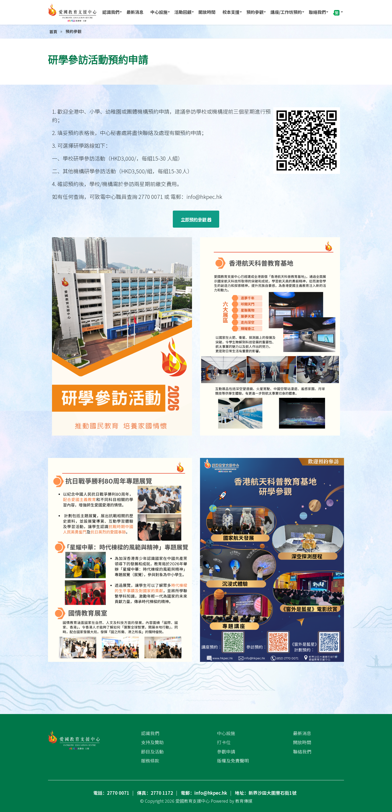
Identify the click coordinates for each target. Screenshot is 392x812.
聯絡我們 (317, 12)
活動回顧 (182, 12)
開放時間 (206, 12)
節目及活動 (152, 751)
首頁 (53, 31)
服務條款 (150, 760)
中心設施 (158, 12)
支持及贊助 (152, 742)
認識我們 (110, 12)
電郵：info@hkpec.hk (204, 793)
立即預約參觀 (193, 219)
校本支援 (230, 12)
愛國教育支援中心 (192, 801)
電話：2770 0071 (111, 793)
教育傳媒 (243, 801)
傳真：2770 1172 (155, 793)
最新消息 (134, 12)
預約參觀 (254, 12)
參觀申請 (226, 751)
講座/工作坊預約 (286, 12)
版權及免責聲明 (233, 760)
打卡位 (224, 742)
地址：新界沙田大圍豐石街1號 (266, 793)
